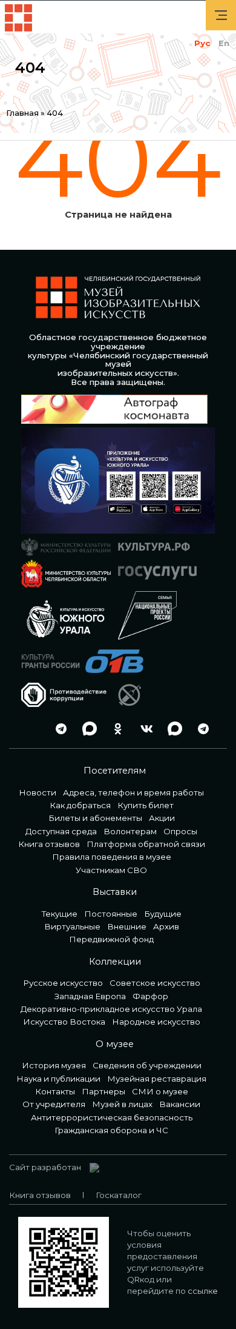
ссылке (203, 1291)
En (223, 43)
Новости (37, 792)
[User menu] (221, 15)
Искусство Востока (64, 1021)
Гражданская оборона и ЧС (111, 1130)
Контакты (55, 1091)
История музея (54, 1065)
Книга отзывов (49, 844)
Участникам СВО (111, 870)
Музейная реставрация (156, 1078)
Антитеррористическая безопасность (111, 1117)
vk (143, 728)
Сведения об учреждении (147, 1065)
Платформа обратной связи (146, 844)
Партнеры (103, 1091)
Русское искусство (63, 983)
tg (58, 728)
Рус (202, 43)
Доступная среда (61, 831)
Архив (166, 926)
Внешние (126, 926)
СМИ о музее (160, 1091)
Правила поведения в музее (111, 857)
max (86, 728)
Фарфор (150, 996)
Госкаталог (119, 1195)
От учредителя (53, 1104)
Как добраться (80, 805)
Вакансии (179, 1104)
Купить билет (145, 805)
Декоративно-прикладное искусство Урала (111, 1009)
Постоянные (110, 914)
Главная (22, 113)
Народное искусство (156, 1021)
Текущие (59, 914)
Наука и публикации (58, 1078)
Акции (162, 818)
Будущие (163, 914)
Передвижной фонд (111, 939)
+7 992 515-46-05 (30, 728)
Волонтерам (130, 831)
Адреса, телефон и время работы (133, 792)
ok (115, 728)
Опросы (180, 831)
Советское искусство (155, 983)
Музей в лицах (122, 1104)
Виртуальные (72, 926)
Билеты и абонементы (95, 818)
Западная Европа (90, 996)
